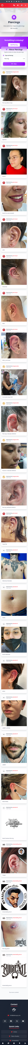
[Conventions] (14, 1043)
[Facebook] (18, 1)
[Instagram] (14, 1)
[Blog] (6, 1)
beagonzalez (16, 72)
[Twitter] (21, 1)
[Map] (19, 1043)
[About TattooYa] (25, 1043)
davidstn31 (15, 550)
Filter (15, 64)
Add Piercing (14, 45)
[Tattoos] (8, 1043)
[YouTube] (16, 1)
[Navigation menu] (25, 5)
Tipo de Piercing (9, 55)
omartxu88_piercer (17, 844)
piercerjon (15, 108)
